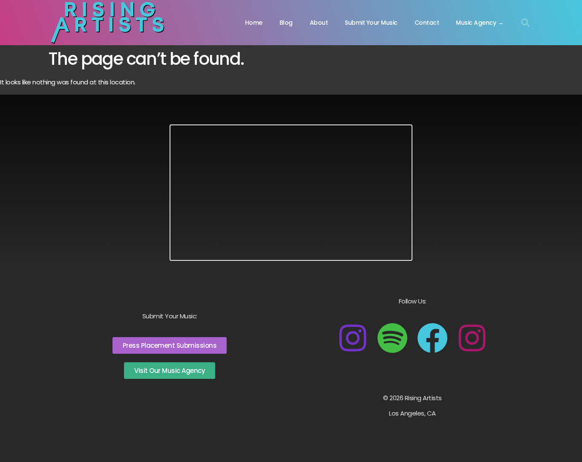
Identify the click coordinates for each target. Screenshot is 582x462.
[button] (525, 22)
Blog (286, 22)
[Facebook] (432, 338)
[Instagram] (352, 338)
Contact (427, 22)
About (319, 22)
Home (253, 22)
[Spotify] (392, 338)
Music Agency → (479, 22)
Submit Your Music (371, 22)
